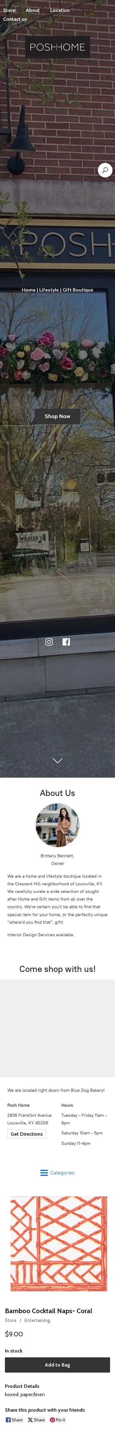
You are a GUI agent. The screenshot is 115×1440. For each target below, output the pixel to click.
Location (60, 10)
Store (11, 1320)
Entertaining (37, 1320)
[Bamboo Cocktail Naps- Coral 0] (57, 1245)
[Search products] (105, 170)
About (33, 10)
